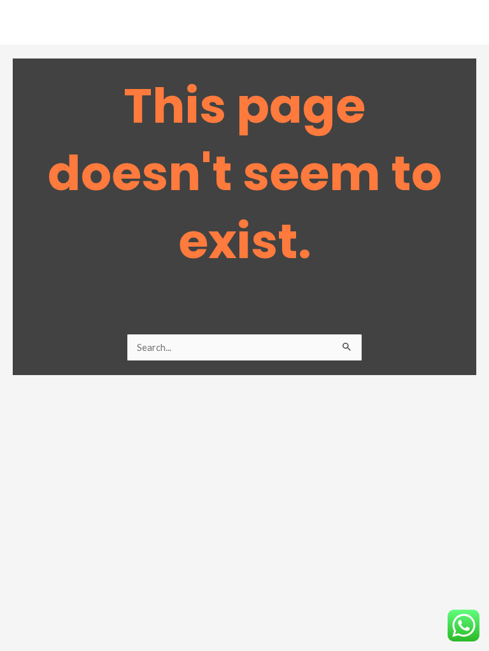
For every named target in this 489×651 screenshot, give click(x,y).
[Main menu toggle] (463, 25)
